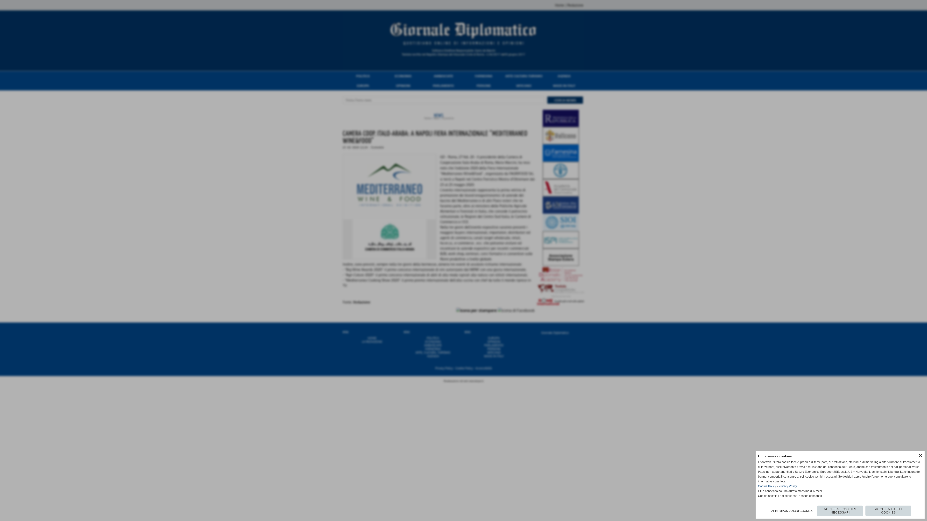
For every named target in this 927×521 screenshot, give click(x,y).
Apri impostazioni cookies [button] (792, 511)
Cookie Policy (767, 486)
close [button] (920, 455)
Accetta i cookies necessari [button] (840, 510)
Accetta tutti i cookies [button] (888, 510)
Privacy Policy (788, 486)
